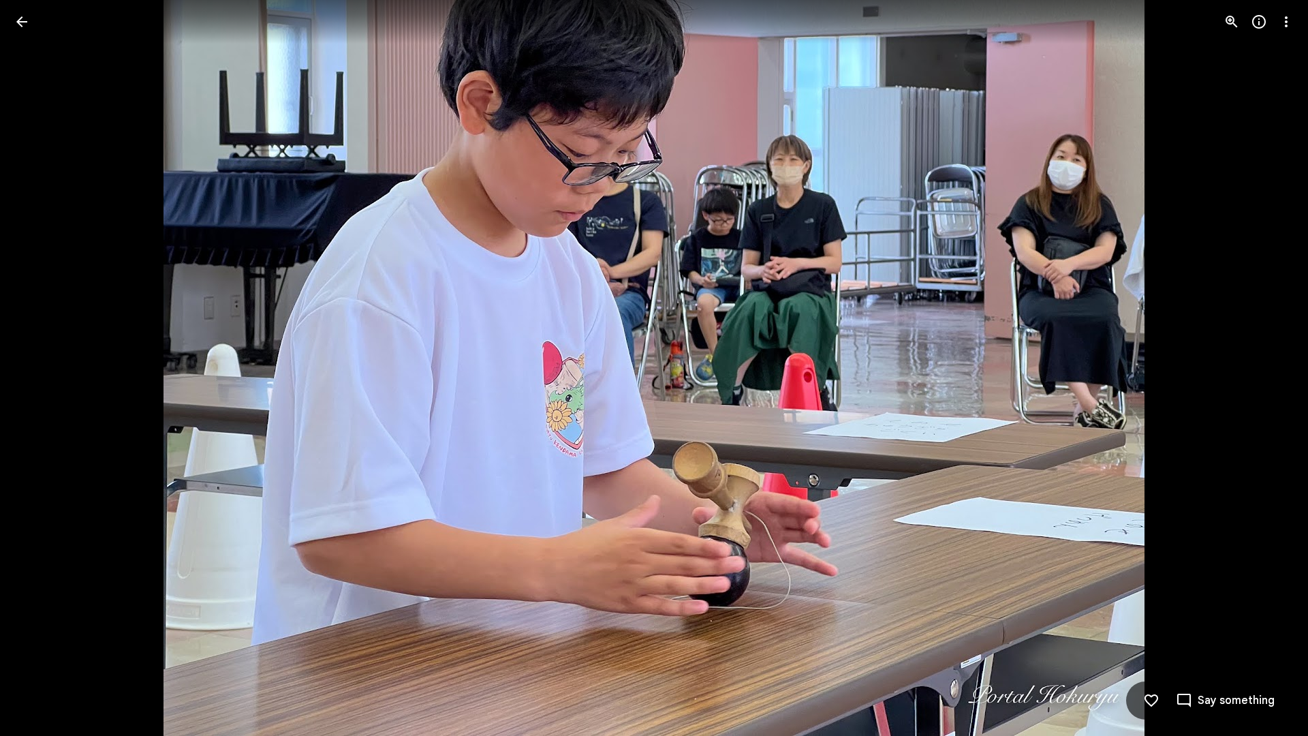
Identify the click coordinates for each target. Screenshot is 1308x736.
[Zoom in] (1231, 21)
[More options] (1286, 21)
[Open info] (1259, 21)
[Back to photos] (21, 21)
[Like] (1151, 700)
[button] (38, 368)
